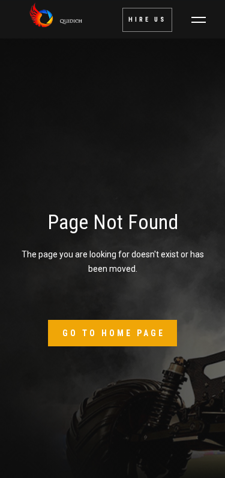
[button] (198, 20)
